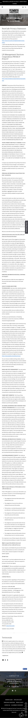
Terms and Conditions (9, 702)
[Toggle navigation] (2, 7)
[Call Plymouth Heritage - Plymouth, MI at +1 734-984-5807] (25, 7)
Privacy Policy (19, 702)
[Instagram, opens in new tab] (15, 690)
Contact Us (7, 705)
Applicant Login (18, 699)
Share (25, 668)
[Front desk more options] (26, 715)
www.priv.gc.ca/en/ (10, 625)
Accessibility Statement (17, 705)
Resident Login (9, 699)
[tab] (3, 660)
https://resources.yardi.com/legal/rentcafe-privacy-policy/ (13, 41)
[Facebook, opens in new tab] (12, 690)
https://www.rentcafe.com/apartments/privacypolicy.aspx (14, 79)
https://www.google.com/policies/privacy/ (11, 355)
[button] (14, 2)
